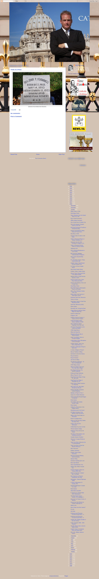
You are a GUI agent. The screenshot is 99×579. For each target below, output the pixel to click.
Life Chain (73, 511)
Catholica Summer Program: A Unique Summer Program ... (77, 318)
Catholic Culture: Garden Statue (78, 271)
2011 (71, 562)
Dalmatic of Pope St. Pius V (77, 392)
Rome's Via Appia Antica (76, 418)
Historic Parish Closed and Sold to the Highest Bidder (78, 274)
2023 (71, 190)
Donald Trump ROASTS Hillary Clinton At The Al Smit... (78, 231)
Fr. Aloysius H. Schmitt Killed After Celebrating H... (77, 493)
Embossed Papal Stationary (77, 373)
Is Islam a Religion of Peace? (77, 350)
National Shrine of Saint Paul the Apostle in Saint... (78, 277)
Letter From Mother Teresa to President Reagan (77, 338)
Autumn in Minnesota (75, 313)
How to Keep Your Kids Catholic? (78, 507)
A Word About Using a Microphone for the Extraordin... (78, 341)
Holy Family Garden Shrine (77, 269)
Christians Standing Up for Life (77, 460)
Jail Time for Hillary (75, 359)
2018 (71, 200)
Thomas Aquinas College (76, 428)
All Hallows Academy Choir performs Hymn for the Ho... (77, 413)
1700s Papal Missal (75, 330)
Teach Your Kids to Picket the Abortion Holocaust (77, 446)
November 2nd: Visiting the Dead (78, 308)
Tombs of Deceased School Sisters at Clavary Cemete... (78, 246)
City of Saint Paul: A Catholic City (78, 222)
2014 (71, 556)
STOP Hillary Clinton (75, 364)
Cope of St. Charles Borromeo (77, 394)
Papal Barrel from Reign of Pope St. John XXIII (78, 377)
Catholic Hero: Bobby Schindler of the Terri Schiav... (78, 520)
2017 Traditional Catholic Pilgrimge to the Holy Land (77, 324)
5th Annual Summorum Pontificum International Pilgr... (78, 228)
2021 (71, 194)
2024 (71, 188)
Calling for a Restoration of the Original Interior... (77, 407)
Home (38, 154)
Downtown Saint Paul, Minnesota (78, 297)
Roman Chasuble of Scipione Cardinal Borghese (77, 390)
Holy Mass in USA (75, 233)
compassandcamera (53, 576)
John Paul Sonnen (79, 65)
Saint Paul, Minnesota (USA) (77, 304)
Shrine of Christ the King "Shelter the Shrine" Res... (78, 421)
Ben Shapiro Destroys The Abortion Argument (77, 370)
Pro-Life (72, 509)
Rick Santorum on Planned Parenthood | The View (77, 477)
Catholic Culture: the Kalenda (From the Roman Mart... (77, 529)
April (72, 545)
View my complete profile (74, 73)
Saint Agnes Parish (75, 213)
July (72, 539)
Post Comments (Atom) (40, 158)
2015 (71, 554)
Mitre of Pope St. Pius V (76, 375)
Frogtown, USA (74, 315)
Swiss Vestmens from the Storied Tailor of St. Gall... (78, 216)
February (73, 549)
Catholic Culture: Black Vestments (76, 453)
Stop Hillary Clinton (75, 286)
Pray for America (74, 355)
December (73, 205)
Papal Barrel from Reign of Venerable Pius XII (77, 381)
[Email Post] (19, 109)
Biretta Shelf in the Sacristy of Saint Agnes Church (77, 295)
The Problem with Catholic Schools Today (76, 402)
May (72, 543)
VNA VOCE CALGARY (76, 490)
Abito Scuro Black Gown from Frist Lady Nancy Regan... (77, 367)
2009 (71, 565)
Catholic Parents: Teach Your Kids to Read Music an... (77, 344)
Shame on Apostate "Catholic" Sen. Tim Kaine (77, 473)
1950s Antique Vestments (76, 220)
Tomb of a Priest (74, 299)
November (73, 207)
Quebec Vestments (75, 450)
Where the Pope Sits (75, 332)
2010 (71, 563)
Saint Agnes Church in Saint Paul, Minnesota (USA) (78, 302)
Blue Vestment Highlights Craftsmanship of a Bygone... (78, 254)
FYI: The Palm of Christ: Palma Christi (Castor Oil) (78, 260)
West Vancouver (74, 448)
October (73, 209)
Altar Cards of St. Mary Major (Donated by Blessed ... (77, 387)
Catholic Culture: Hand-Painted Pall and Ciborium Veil (77, 263)
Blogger (66, 576)
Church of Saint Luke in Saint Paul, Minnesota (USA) (77, 280)
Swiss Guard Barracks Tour (77, 464)
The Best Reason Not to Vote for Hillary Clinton (78, 526)
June (72, 541)
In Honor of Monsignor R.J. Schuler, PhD (77, 483)
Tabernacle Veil (74, 248)
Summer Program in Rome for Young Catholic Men (77, 470)
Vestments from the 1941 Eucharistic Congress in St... (78, 243)
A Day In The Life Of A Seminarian (76, 424)
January (73, 551)
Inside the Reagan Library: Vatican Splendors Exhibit (77, 321)
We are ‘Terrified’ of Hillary (76, 351)
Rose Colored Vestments (76, 218)
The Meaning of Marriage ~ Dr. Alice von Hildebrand (77, 362)
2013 (71, 558)
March (72, 547)
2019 (71, 198)
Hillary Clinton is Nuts (75, 211)
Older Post (61, 154)
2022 (71, 192)
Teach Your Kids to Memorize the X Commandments (78, 443)
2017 (71, 202)
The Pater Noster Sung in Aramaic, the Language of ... (78, 496)
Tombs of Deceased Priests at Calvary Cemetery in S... (77, 239)
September (73, 536)
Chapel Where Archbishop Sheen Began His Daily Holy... (78, 311)
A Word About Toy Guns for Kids (78, 426)
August (73, 537)
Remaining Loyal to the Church (77, 410)
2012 (71, 560)
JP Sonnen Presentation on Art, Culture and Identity (78, 327)
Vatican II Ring (74, 458)
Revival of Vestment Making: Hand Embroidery (77, 456)
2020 (71, 196)
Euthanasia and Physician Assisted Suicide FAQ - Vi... (78, 514)
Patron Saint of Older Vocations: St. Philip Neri (78, 384)
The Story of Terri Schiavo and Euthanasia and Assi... (77, 434)
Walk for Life (73, 505)
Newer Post (14, 154)
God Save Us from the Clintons (78, 353)
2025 (71, 186)
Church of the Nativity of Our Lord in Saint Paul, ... (78, 283)
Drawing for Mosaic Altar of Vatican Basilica (77, 335)
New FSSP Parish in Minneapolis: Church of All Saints (78, 288)
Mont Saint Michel (75, 462)
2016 (71, 204)
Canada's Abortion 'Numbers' (77, 437)
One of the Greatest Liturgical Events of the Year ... (77, 225)
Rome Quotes (74, 306)
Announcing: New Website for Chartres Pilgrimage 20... (77, 503)
